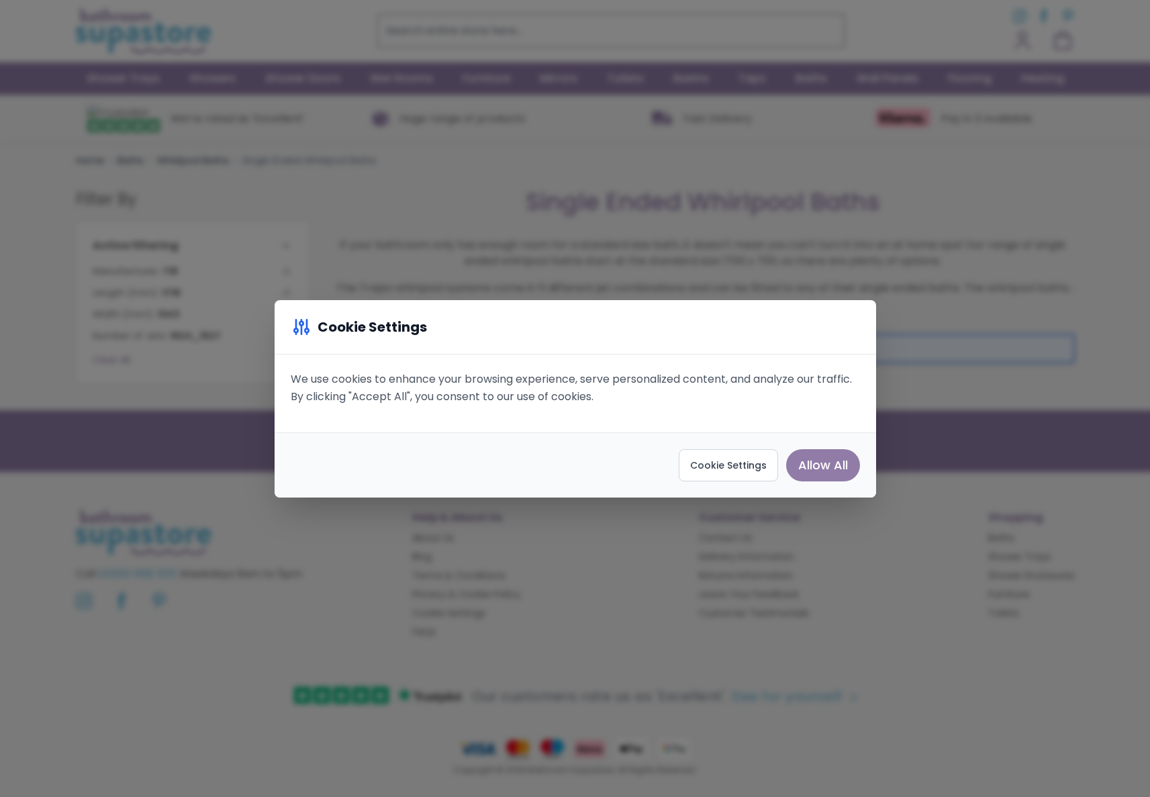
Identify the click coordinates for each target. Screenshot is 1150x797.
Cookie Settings (728, 465)
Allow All (823, 465)
